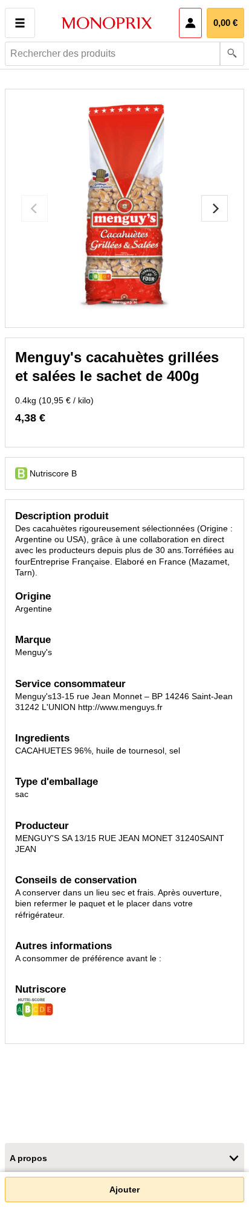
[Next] (214, 208)
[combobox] (124, 54)
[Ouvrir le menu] (20, 23)
